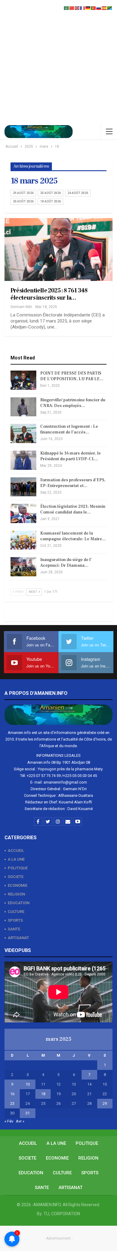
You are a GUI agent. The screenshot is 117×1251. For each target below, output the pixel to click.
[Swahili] (109, 7)
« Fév (8, 1121)
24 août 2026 (78, 193)
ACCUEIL (16, 850)
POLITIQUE (18, 868)
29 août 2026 (23, 193)
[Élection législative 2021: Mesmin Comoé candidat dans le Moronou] (23, 513)
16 (12, 1094)
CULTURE (16, 911)
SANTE (14, 929)
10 (28, 1084)
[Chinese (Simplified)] (72, 7)
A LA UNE (16, 859)
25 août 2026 (50, 193)
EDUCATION (18, 903)
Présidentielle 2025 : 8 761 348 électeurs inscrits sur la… (48, 294)
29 (105, 1103)
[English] (77, 7)
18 (43, 1094)
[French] (83, 7)
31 (28, 1113)
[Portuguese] (93, 7)
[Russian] (99, 7)
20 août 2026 (23, 201)
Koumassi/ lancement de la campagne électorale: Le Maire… (73, 536)
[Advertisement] (58, 61)
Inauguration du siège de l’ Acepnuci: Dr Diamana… (66, 562)
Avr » (20, 1121)
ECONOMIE (17, 885)
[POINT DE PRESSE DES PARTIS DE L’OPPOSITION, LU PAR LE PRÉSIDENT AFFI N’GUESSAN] (23, 380)
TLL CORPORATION (62, 1213)
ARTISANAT (18, 937)
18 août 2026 (50, 201)
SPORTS (15, 920)
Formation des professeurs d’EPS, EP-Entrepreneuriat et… (73, 482)
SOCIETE (15, 876)
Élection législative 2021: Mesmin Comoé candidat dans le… (72, 509)
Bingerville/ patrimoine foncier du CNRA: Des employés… (72, 402)
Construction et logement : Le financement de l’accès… (69, 429)
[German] (88, 7)
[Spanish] (104, 7)
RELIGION (16, 894)
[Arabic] (66, 7)
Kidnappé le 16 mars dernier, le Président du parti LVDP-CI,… (70, 456)
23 (12, 1103)
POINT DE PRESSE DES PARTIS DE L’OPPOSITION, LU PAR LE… (72, 376)
